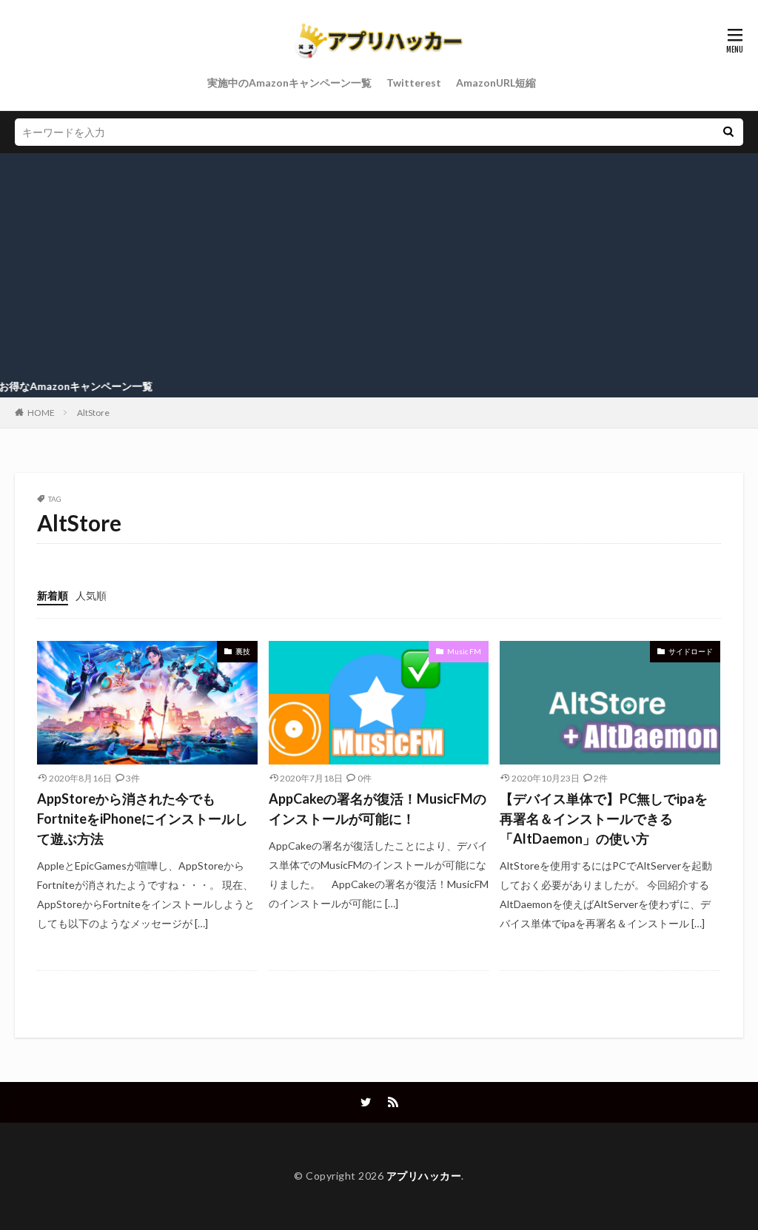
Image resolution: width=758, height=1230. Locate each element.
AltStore (93, 412)
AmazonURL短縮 (496, 82)
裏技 (242, 651)
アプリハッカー (424, 1175)
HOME (41, 412)
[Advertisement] (379, 264)
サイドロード (690, 651)
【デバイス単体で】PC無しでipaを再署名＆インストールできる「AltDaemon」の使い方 (604, 818)
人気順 (91, 595)
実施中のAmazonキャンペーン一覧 (289, 82)
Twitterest (413, 82)
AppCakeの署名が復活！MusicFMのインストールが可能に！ (377, 808)
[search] (728, 132)
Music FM (464, 651)
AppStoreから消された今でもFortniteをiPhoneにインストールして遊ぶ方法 (142, 818)
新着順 (52, 595)
